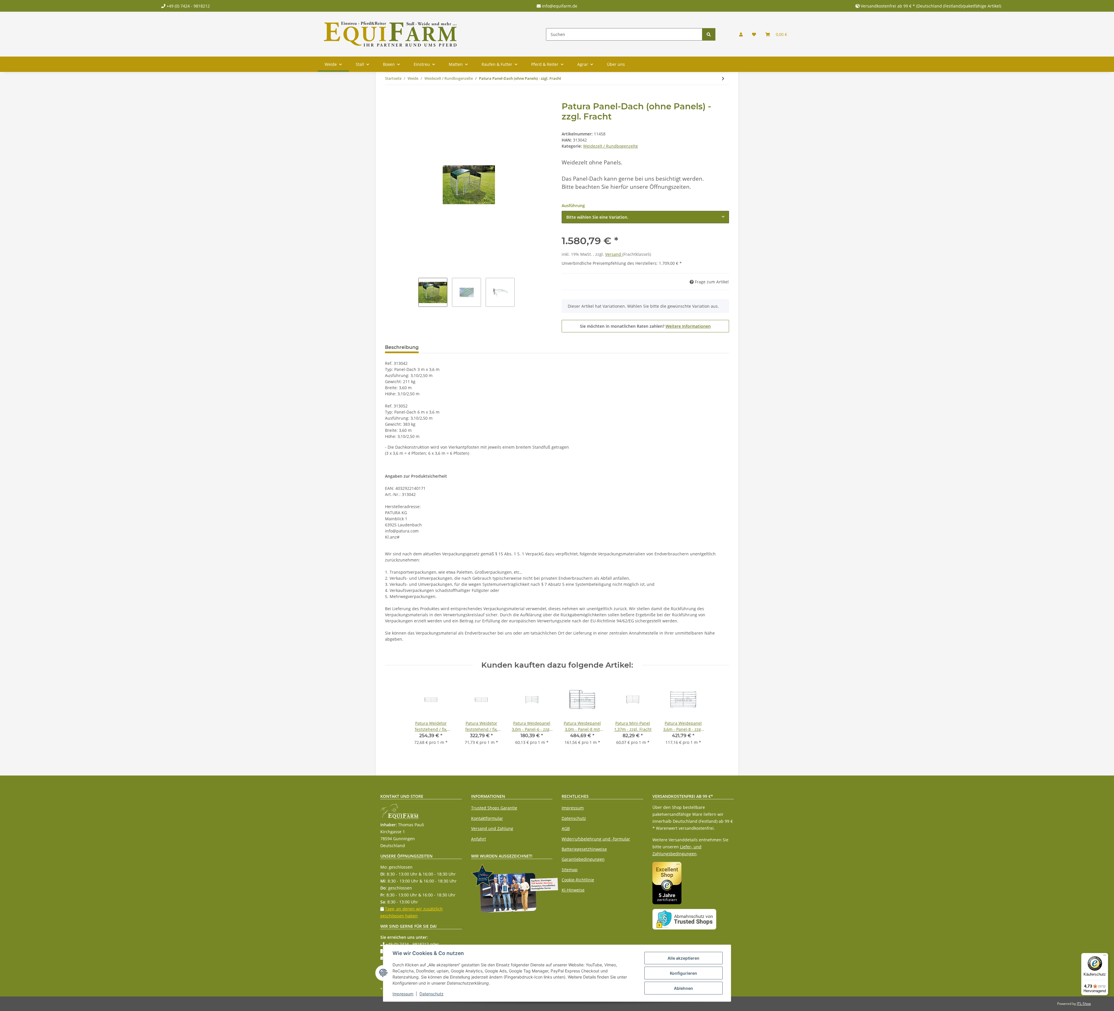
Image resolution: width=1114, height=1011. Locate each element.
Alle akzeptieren (683, 958)
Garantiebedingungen (583, 859)
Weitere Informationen (688, 326)
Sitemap (570, 869)
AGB (566, 828)
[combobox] (645, 217)
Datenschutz (574, 818)
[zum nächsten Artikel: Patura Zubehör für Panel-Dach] (723, 78)
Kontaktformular (487, 818)
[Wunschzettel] (754, 34)
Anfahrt (478, 839)
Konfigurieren (683, 973)
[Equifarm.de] (390, 34)
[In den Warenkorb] (389, 98)
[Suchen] (708, 34)
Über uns (616, 64)
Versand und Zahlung (492, 828)
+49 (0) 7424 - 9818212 (187, 6)
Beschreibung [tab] (402, 347)
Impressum (573, 808)
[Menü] (1104, 956)
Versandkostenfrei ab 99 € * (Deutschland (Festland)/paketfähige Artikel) (931, 6)
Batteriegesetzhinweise (584, 849)
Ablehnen (683, 988)
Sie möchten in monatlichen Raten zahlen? (645, 326)
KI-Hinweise (573, 890)
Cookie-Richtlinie (578, 880)
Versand (613, 254)
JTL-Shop (1084, 1003)
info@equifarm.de (559, 6)
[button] (741, 34)
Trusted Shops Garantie (494, 808)
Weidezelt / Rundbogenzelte (610, 146)
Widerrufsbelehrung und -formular (596, 839)
